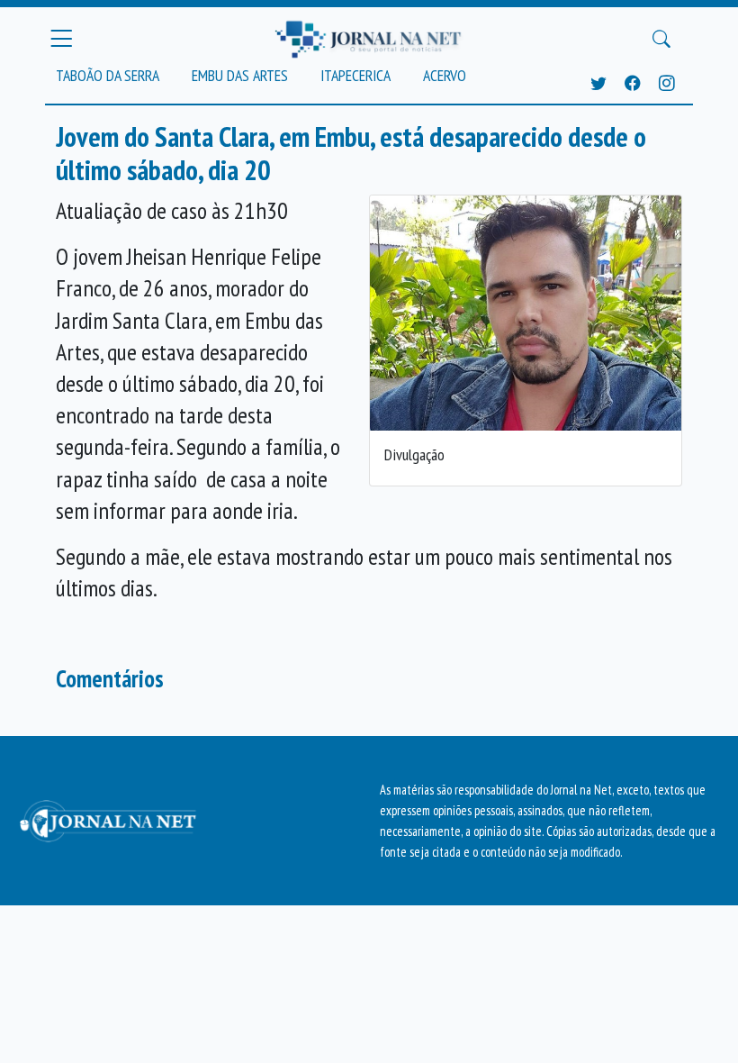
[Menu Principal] (61, 39)
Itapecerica (355, 75)
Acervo (444, 75)
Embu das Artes (240, 75)
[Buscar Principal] (661, 38)
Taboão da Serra (107, 75)
